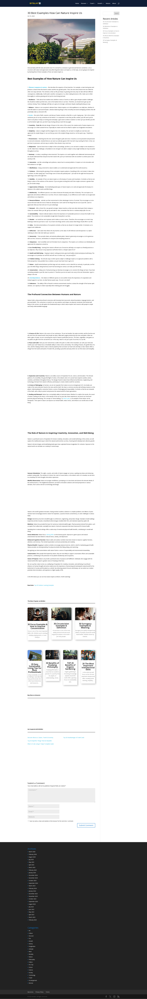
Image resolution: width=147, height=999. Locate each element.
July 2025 (31, 859)
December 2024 (33, 875)
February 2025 (33, 870)
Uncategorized (33, 980)
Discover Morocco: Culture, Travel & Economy (40, 737)
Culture (31, 933)
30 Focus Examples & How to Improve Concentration (37, 626)
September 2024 (33, 883)
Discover (83, 3)
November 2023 (33, 896)
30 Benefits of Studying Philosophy (52, 665)
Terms (48, 992)
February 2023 (33, 920)
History (31, 944)
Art (29, 930)
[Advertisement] (61, 320)
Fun (30, 938)
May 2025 (31, 862)
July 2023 (31, 907)
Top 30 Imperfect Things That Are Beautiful (40, 741)
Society (31, 972)
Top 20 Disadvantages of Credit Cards (73, 737)
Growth (100, 3)
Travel (92, 3)
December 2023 (33, 893)
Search (117, 13)
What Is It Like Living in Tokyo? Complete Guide (41, 744)
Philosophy (32, 959)
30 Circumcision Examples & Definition (61, 625)
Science (31, 970)
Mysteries (30, 992)
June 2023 (31, 909)
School (30, 967)
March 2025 (32, 867)
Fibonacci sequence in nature (38, 87)
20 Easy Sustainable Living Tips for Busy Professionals (34, 668)
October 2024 (32, 880)
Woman (31, 983)
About (114, 3)
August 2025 (32, 857)
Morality (31, 954)
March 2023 (32, 917)
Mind (30, 951)
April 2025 (31, 865)
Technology (32, 975)
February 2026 (33, 854)
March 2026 (32, 851)
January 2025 (32, 872)
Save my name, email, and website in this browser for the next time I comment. (51, 821)
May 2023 (31, 912)
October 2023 (32, 899)
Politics (31, 962)
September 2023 (33, 901)
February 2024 (33, 888)
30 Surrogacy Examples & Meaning (85, 625)
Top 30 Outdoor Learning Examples (44, 585)
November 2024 (33, 878)
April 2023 (31, 914)
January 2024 (32, 891)
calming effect (50, 534)
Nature (108, 3)
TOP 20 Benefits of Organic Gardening (70, 666)
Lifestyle (31, 949)
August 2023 (32, 904)
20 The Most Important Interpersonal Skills (88, 666)
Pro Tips (31, 964)
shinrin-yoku (66, 398)
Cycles (31, 115)
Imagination (32, 946)
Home (77, 3)
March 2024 (32, 886)
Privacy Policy (39, 992)
